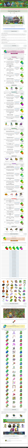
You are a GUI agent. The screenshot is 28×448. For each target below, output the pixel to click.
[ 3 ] (11, 251)
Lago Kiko (17, 221)
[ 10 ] (18, 251)
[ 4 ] (12, 251)
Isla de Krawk (17, 138)
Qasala (15, 67)
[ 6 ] (14, 251)
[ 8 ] (16, 251)
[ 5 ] (13, 251)
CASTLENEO (2, 0)
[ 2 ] (10, 251)
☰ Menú (2, 7)
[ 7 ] (15, 251)
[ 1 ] (9, 251)
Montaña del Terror (18, 102)
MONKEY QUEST (5, 0)
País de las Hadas (17, 202)
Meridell (15, 167)
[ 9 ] (17, 251)
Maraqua (16, 132)
